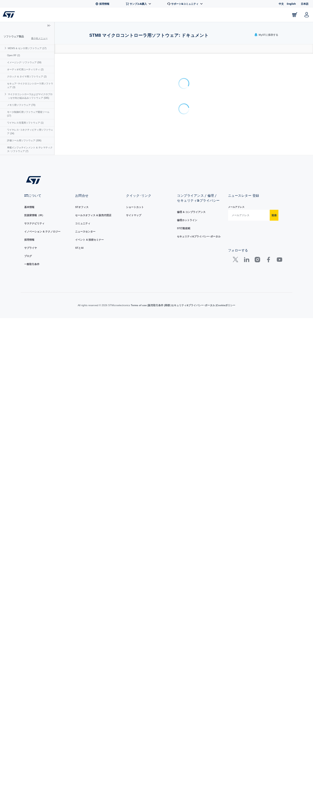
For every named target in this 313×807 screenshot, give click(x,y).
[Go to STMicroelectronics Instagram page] (257, 260)
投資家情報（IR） (34, 215)
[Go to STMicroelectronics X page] (236, 260)
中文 (281, 3)
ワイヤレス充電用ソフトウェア (25, 122)
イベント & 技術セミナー (89, 239)
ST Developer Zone (185, 15)
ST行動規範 (183, 228)
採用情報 (29, 239)
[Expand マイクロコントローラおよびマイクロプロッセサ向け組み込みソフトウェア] (6, 94)
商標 (167, 305)
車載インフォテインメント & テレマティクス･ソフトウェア (30, 149)
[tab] (91, 49)
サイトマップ (133, 215)
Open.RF (13, 55)
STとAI (79, 247)
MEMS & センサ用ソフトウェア (27, 48)
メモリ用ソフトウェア (21, 105)
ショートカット (135, 207)
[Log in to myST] (307, 14)
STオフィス (82, 207)
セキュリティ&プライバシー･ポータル (199, 236)
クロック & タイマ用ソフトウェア (27, 76)
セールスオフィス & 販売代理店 (93, 215)
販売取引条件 (155, 305)
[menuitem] (27, 48)
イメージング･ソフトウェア (24, 62)
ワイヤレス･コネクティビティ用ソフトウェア (30, 131)
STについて (272, 15)
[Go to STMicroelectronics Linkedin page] (246, 260)
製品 (48, 15)
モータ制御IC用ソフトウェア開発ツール (28, 114)
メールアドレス (236, 207)
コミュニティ (82, 223)
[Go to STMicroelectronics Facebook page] (268, 260)
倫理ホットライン (187, 220)
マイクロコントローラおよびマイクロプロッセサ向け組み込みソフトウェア (30, 96)
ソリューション (149, 15)
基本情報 (29, 207)
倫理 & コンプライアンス (191, 211)
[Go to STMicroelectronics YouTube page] (279, 260)
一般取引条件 (31, 264)
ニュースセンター (85, 231)
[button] (25, 15)
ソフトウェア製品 (14, 36)
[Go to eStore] (294, 14)
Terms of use (139, 305)
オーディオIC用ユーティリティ (25, 69)
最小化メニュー (39, 38)
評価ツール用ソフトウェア (24, 140)
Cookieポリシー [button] (225, 305)
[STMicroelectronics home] (9, 14)
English (291, 3)
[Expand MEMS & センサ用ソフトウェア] (6, 48)
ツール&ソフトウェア (77, 15)
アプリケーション (115, 15)
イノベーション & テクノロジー (42, 231)
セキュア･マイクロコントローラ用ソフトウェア (30, 85)
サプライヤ (30, 247)
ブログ (28, 256)
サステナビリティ (34, 223)
